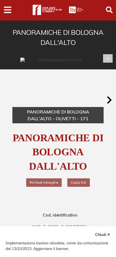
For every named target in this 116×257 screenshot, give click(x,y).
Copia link (78, 182)
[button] (109, 100)
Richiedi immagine (44, 182)
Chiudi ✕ (102, 234)
